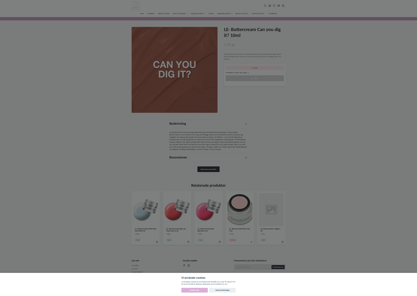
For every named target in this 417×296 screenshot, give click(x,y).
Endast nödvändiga (222, 290)
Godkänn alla (194, 290)
